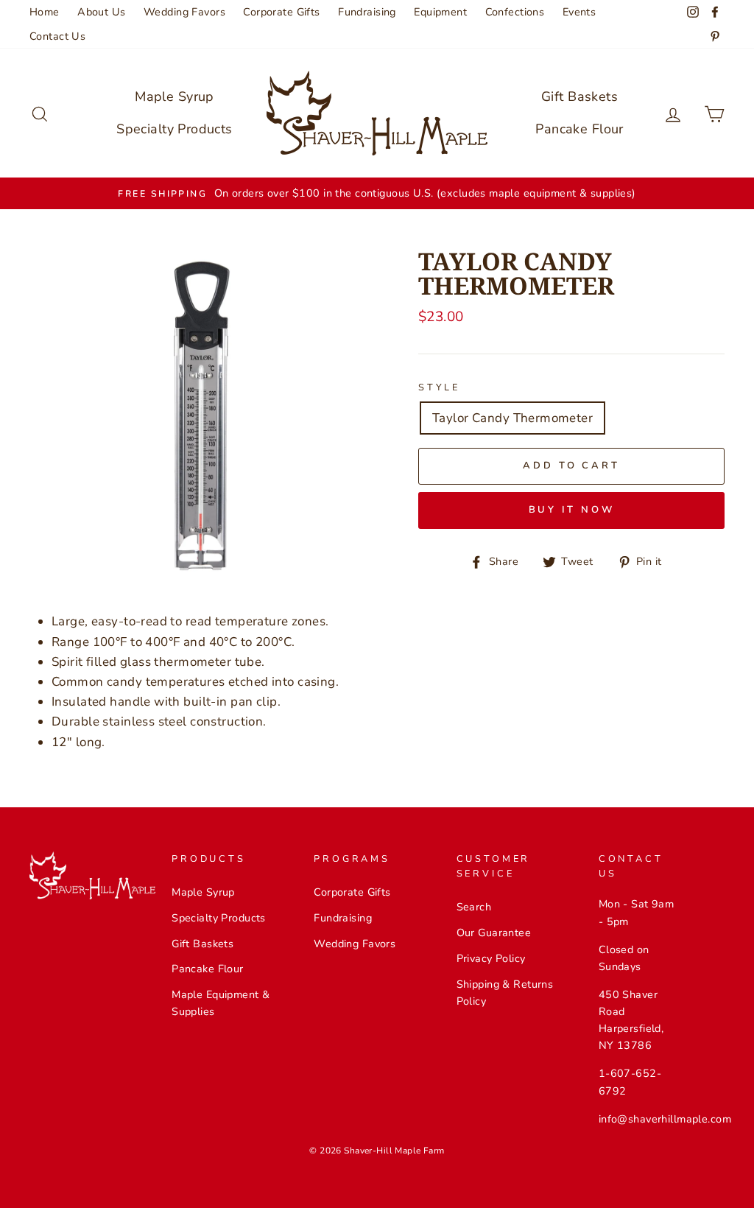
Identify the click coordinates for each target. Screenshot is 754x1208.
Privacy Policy (491, 958)
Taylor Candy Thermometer (512, 418)
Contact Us (57, 36)
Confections (515, 11)
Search (474, 906)
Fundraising (367, 11)
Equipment (440, 11)
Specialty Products (174, 129)
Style (439, 387)
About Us (101, 11)
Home (44, 11)
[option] (377, 193)
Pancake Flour (579, 129)
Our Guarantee (494, 932)
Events (579, 11)
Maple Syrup (174, 96)
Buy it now (572, 509)
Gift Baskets (579, 96)
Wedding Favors (184, 11)
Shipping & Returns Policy (505, 992)
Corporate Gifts (281, 11)
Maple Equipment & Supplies (220, 1003)
